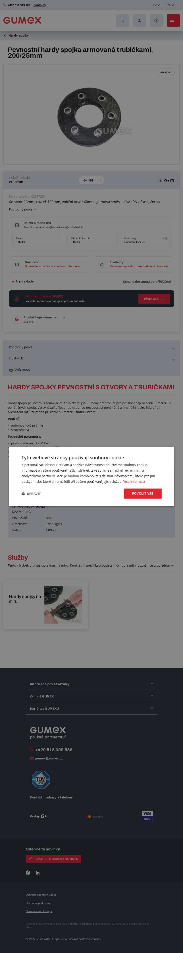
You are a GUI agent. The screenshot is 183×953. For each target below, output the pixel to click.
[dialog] (91, 476)
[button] (31, 493)
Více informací (134, 481)
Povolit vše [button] (142, 493)
